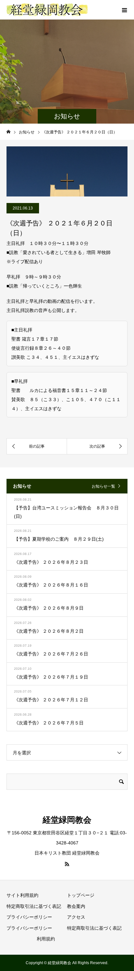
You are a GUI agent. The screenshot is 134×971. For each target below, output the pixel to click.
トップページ (80, 895)
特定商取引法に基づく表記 (34, 906)
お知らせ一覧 (103, 486)
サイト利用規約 (22, 895)
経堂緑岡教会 (67, 820)
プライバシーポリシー (29, 917)
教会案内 (76, 906)
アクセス (76, 917)
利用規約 (46, 938)
